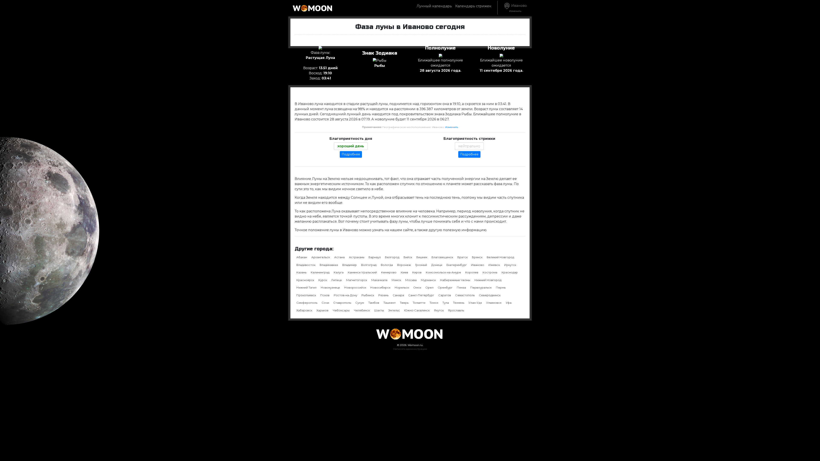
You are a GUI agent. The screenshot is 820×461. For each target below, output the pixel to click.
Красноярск (305, 280)
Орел (429, 287)
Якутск (439, 310)
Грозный (421, 265)
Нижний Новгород (487, 280)
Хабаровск (304, 310)
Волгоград (368, 265)
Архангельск (320, 257)
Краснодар (510, 272)
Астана (339, 257)
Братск (462, 257)
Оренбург (445, 287)
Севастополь (465, 295)
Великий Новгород (500, 257)
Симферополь (306, 302)
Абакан (301, 257)
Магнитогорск (356, 280)
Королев (471, 272)
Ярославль (456, 310)
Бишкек (421, 257)
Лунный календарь (434, 6)
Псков (324, 295)
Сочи (325, 302)
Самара (398, 295)
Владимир (349, 265)
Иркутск (510, 265)
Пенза (461, 287)
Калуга (339, 272)
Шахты (379, 310)
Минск (396, 280)
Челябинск (362, 310)
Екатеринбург (457, 265)
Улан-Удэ (475, 302)
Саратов (444, 295)
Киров (417, 272)
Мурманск (428, 280)
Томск (434, 302)
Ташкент (390, 302)
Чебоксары (341, 310)
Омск (417, 287)
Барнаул (375, 257)
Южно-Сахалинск (417, 310)
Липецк (336, 280)
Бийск (408, 257)
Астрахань (356, 257)
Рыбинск (368, 295)
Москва (411, 280)
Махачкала (379, 280)
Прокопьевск (306, 295)
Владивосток (305, 265)
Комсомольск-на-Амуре (443, 272)
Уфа (508, 302)
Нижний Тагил (306, 287)
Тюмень (458, 302)
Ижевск (494, 265)
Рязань (383, 295)
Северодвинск (490, 295)
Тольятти (419, 302)
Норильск (402, 287)
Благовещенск (442, 257)
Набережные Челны (455, 280)
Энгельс (394, 310)
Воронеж (404, 265)
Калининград (320, 272)
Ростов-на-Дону (345, 295)
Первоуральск (481, 287)
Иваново (518, 8)
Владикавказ (329, 265)
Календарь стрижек (473, 6)
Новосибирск (380, 287)
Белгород (392, 257)
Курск (322, 280)
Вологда (387, 265)
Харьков (322, 310)
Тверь (404, 302)
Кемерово (389, 272)
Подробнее (351, 154)
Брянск (477, 257)
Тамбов (373, 302)
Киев (404, 272)
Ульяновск (493, 302)
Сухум (359, 302)
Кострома (490, 272)
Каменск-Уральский (362, 272)
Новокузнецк (330, 287)
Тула (445, 302)
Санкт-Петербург (421, 295)
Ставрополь (342, 302)
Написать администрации (410, 348)
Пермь (501, 287)
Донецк (436, 265)
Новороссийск (355, 287)
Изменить (451, 127)
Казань (301, 272)
